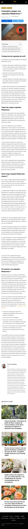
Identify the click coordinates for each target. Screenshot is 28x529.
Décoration (12, 518)
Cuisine (22, 516)
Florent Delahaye (14, 16)
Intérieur (17, 516)
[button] (19, 44)
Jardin (18, 518)
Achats (23, 518)
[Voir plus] (25, 21)
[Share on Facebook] (6, 21)
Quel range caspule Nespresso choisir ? (11, 49)
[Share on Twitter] (18, 21)
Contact (14, 520)
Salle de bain (4, 518)
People (11, 516)
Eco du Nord (8, 523)
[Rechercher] (26, 2)
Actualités (5, 516)
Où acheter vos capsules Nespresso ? (11, 51)
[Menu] (2, 2)
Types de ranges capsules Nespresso (11, 48)
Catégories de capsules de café (9, 46)
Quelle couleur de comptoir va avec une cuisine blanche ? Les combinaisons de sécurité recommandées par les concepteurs (15, 478)
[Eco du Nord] (14, 2)
